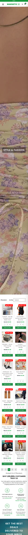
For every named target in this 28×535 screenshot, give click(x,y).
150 (23, 470)
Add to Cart (7, 327)
